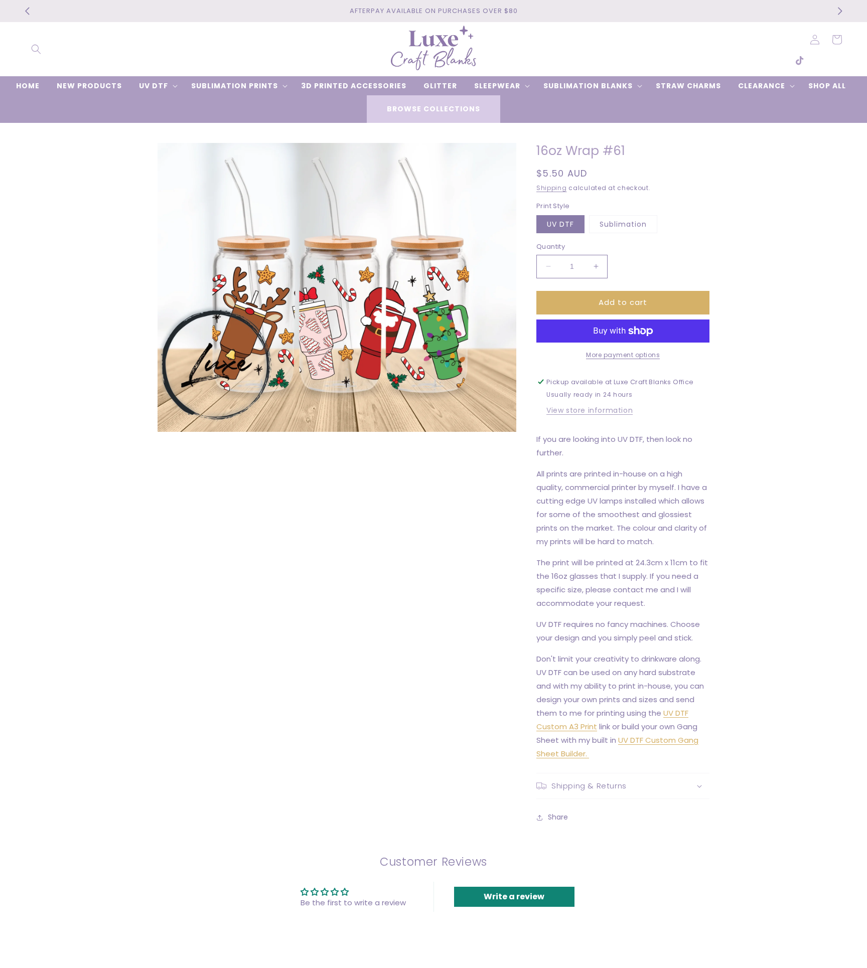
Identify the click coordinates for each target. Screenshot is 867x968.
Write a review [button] (514, 896)
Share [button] (558, 817)
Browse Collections (433, 109)
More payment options (623, 355)
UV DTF (560, 224)
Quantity (550, 246)
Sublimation (623, 224)
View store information (589, 410)
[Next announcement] (840, 11)
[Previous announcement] (27, 11)
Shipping (551, 188)
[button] (36, 49)
